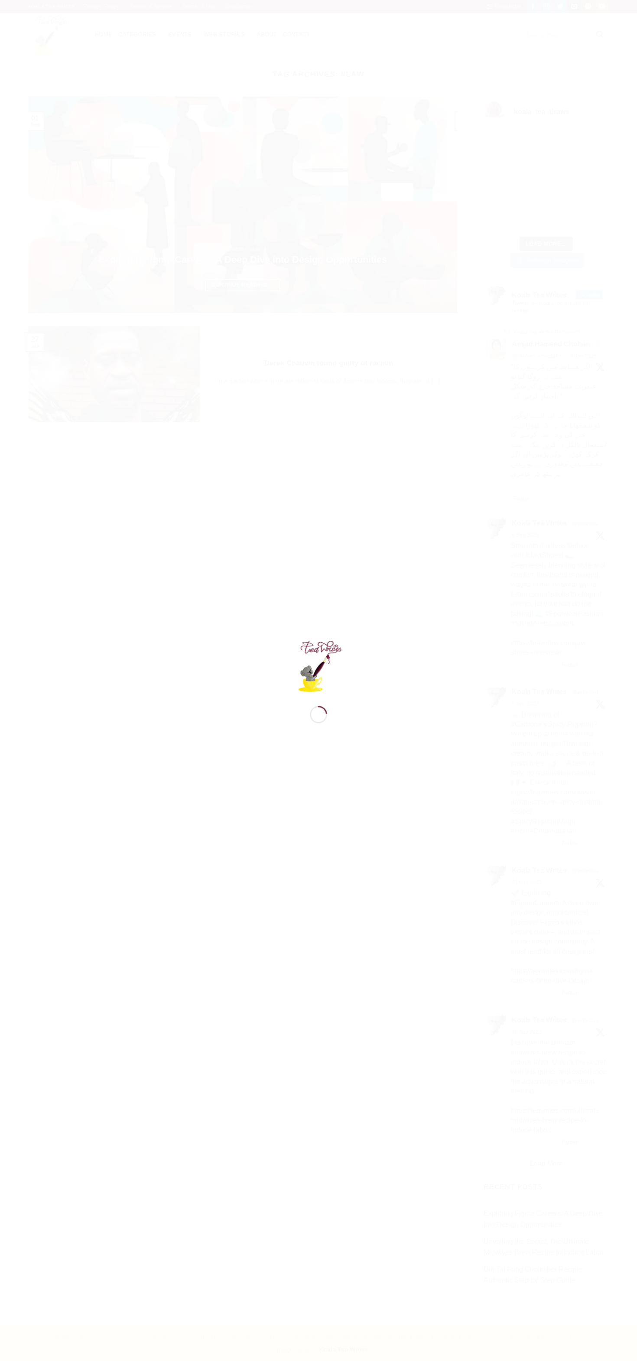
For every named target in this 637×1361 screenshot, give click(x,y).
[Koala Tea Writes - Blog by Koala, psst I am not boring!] (318, 665)
